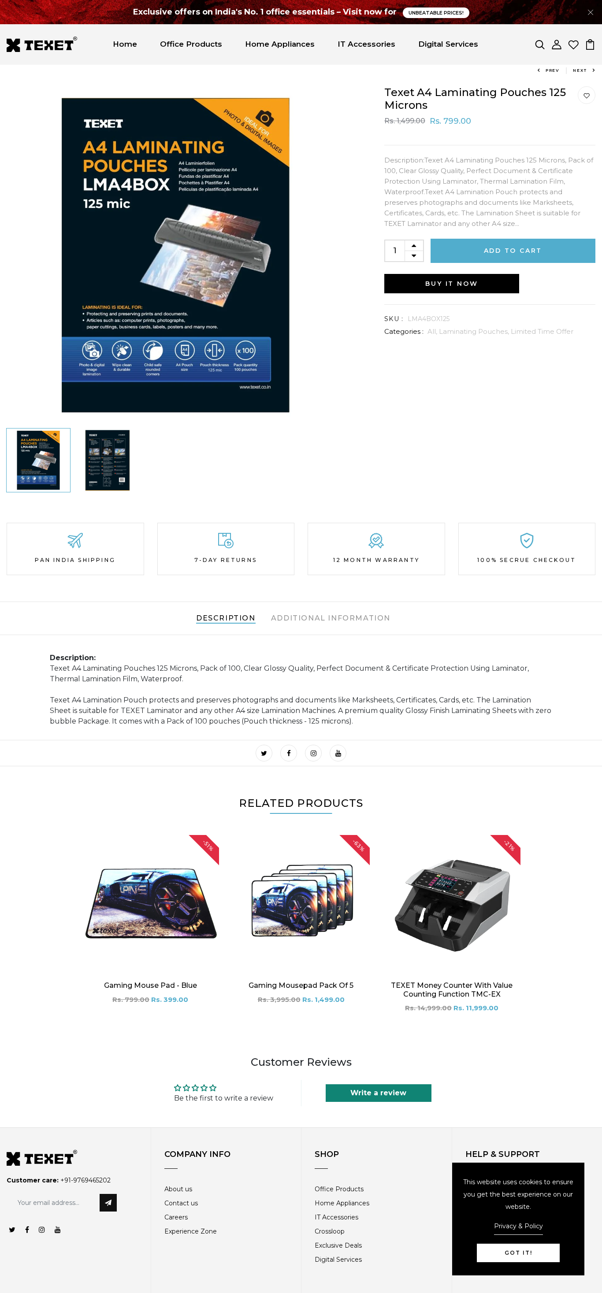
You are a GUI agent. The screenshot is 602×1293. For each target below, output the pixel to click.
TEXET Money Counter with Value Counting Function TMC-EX (452, 989)
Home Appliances (280, 44)
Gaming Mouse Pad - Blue (150, 985)
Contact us (181, 1203)
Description (226, 618)
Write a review (378, 1093)
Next (580, 70)
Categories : (404, 331)
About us (178, 1189)
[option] (176, 255)
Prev (553, 70)
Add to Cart (513, 251)
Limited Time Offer (542, 331)
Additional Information (330, 618)
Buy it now (451, 284)
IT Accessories (366, 44)
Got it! (518, 1252)
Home (125, 44)
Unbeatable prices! (436, 13)
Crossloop (330, 1231)
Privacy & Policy (518, 1226)
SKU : (394, 319)
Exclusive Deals (338, 1245)
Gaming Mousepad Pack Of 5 (301, 985)
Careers (176, 1217)
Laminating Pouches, (475, 331)
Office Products (191, 44)
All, (433, 331)
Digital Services (448, 44)
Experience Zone (190, 1231)
